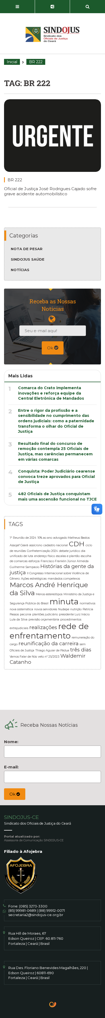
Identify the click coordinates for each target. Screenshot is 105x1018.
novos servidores (45, 609)
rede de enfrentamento (49, 631)
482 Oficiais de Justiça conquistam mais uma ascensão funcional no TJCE (57, 496)
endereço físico (44, 556)
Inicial (12, 61)
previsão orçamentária (44, 619)
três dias (80, 650)
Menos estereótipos (49, 594)
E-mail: (11, 766)
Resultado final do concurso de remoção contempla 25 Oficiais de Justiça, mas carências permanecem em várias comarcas (55, 451)
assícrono (35, 545)
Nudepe (63, 609)
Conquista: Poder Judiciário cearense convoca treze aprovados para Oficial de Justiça (56, 476)
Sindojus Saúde (27, 259)
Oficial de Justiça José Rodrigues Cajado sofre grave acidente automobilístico (50, 191)
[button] (17, 6)
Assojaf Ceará (19, 545)
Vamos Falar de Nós (23, 656)
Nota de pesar (27, 249)
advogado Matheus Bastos (71, 538)
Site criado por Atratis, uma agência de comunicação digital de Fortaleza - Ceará (53, 1005)
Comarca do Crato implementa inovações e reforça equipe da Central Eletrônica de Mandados (51, 393)
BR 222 (15, 179)
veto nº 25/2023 (48, 656)
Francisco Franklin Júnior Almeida (65, 561)
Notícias (20, 270)
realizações (43, 627)
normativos (87, 603)
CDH (77, 544)
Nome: (11, 741)
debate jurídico (69, 551)
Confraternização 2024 (42, 551)
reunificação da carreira (49, 643)
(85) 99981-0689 (22, 910)
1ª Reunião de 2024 (23, 538)
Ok (50, 347)
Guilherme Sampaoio (24, 567)
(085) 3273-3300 (33, 906)
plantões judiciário (45, 614)
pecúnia (25, 614)
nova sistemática (21, 609)
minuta (64, 601)
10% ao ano (44, 538)
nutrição (76, 609)
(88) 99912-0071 (51, 910)
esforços (34, 561)
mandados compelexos (64, 578)
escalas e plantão (68, 556)
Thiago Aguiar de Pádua (52, 650)
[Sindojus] (52, 34)
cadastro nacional (55, 545)
